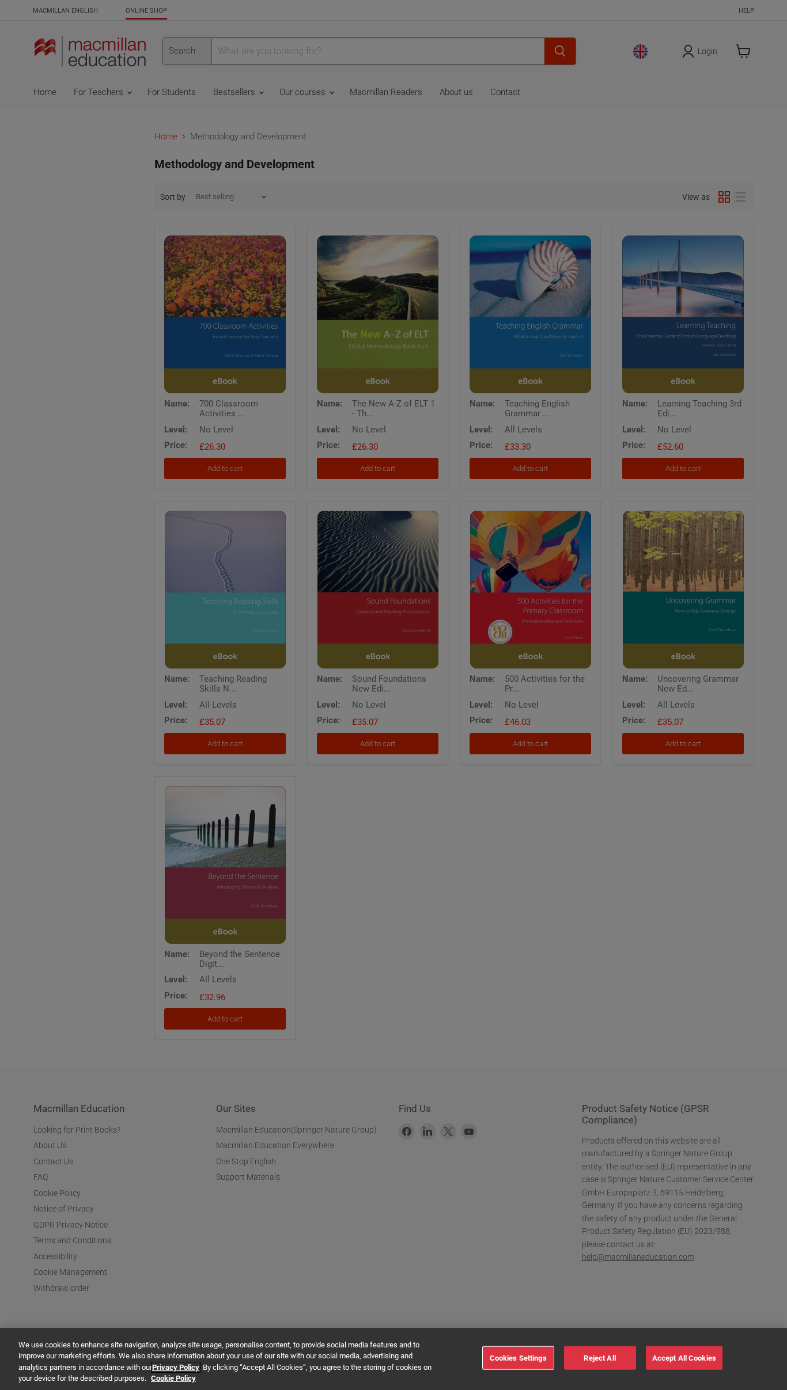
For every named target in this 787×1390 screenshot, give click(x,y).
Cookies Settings (518, 1358)
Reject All (599, 1358)
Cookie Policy (173, 1378)
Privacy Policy (175, 1367)
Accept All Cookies (684, 1358)
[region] (393, 1359)
